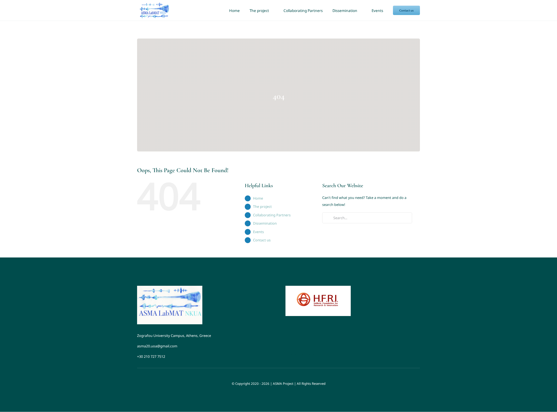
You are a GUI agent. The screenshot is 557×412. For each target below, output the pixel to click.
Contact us (262, 240)
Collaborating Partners (272, 215)
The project (262, 206)
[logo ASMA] (169, 287)
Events (258, 231)
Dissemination (265, 223)
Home (258, 198)
